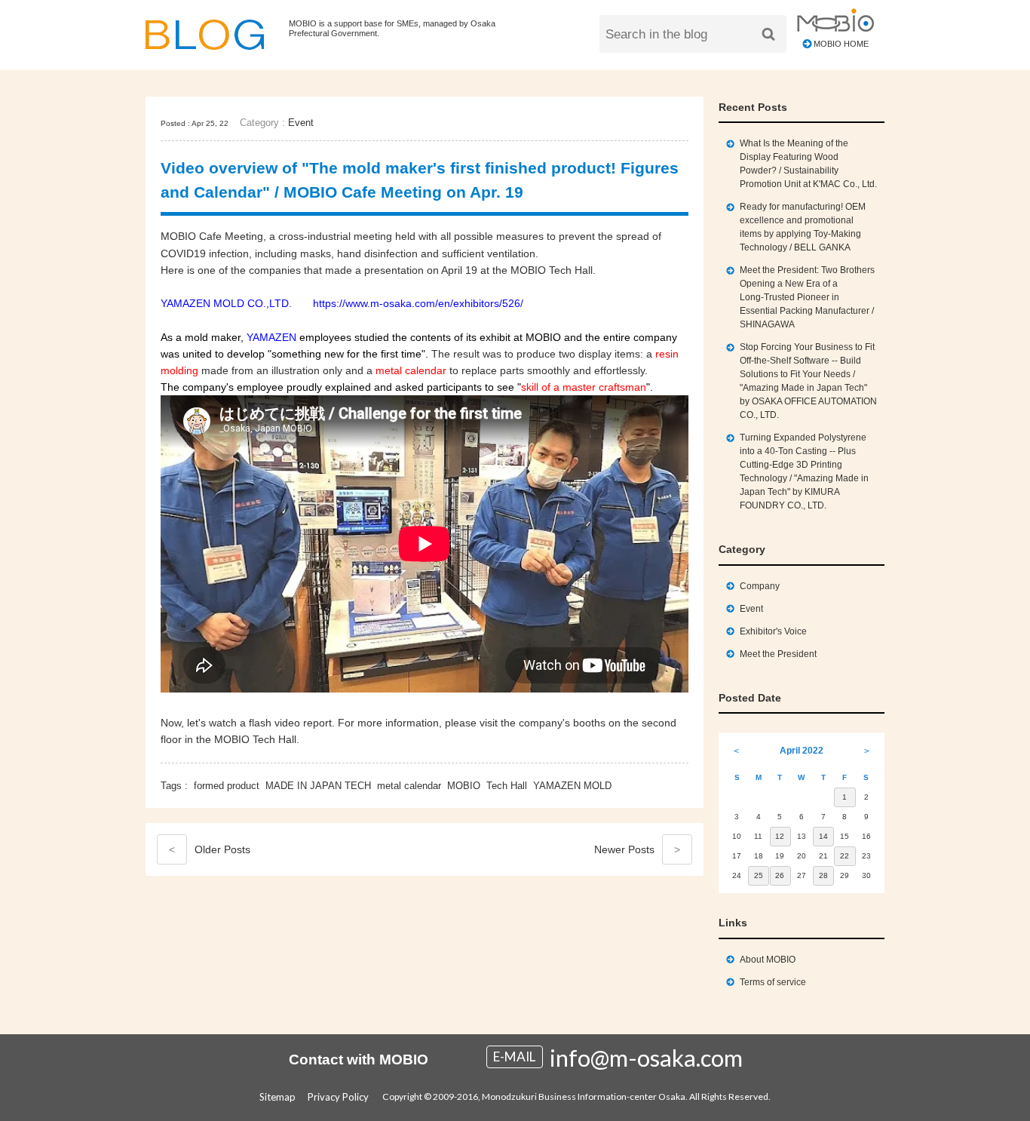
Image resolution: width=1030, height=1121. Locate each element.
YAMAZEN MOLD (572, 785)
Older (209, 849)
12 (779, 836)
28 (823, 875)
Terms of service (773, 982)
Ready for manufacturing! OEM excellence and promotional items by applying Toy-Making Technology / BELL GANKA (803, 227)
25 (758, 875)
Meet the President (778, 654)
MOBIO (463, 785)
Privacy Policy (338, 1097)
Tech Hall (506, 785)
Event (301, 122)
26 (779, 875)
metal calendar (409, 785)
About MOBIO (767, 959)
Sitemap (277, 1097)
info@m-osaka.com (646, 1057)
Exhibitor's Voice (773, 631)
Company (760, 586)
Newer (637, 849)
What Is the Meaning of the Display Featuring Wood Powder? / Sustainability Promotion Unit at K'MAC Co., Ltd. (808, 163)
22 (844, 856)
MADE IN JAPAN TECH (318, 785)
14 (823, 836)
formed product (226, 785)
